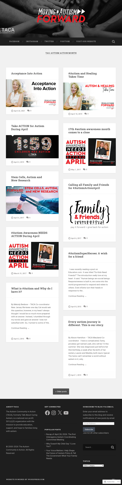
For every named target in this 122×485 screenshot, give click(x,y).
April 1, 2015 (76, 375)
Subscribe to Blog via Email (98, 407)
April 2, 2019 (19, 162)
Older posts (62, 391)
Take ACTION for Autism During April (27, 127)
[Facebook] (47, 413)
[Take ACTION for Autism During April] (32, 146)
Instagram (32, 41)
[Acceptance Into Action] (32, 93)
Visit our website (86, 41)
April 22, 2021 (19, 111)
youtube (65, 41)
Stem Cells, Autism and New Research (26, 178)
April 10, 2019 (76, 114)
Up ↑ (114, 479)
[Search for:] (99, 447)
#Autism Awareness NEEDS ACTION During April (29, 234)
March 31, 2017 (20, 273)
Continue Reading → (77, 296)
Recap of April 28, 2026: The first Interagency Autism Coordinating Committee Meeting (61, 437)
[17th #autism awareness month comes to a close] (89, 152)
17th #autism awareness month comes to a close (89, 130)
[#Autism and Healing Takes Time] (89, 96)
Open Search (113, 42)
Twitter (49, 41)
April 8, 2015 (76, 307)
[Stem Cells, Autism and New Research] (32, 200)
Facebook (14, 41)
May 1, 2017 (76, 170)
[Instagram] (53, 413)
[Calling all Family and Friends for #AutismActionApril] (89, 214)
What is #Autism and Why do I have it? (31, 290)
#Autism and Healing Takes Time (82, 75)
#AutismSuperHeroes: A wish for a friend (87, 254)
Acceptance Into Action (26, 73)
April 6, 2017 (19, 218)
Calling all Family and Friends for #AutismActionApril (88, 186)
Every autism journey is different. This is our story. (86, 323)
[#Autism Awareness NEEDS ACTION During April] (32, 255)
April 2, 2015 (19, 339)
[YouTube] (66, 413)
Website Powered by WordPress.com (25, 479)
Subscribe (89, 429)
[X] (60, 413)
